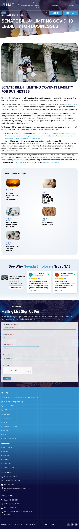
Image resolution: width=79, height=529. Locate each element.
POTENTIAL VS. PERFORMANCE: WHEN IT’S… (12, 225)
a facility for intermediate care (34, 136)
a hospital (69, 136)
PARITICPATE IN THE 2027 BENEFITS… (12, 249)
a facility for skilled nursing (55, 136)
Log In (56, 13)
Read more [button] (32, 290)
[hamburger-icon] (3, 12)
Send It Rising (49, 524)
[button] (46, 13)
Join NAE (70, 13)
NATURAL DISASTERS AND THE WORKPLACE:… (12, 196)
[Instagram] (72, 524)
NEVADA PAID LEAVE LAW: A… (48, 224)
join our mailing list (19, 160)
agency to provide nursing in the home (59, 133)
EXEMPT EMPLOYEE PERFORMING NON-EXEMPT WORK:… (47, 199)
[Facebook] (68, 524)
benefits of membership (50, 162)
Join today (18, 162)
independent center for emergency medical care (22, 138)
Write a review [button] (16, 287)
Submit (7, 378)
